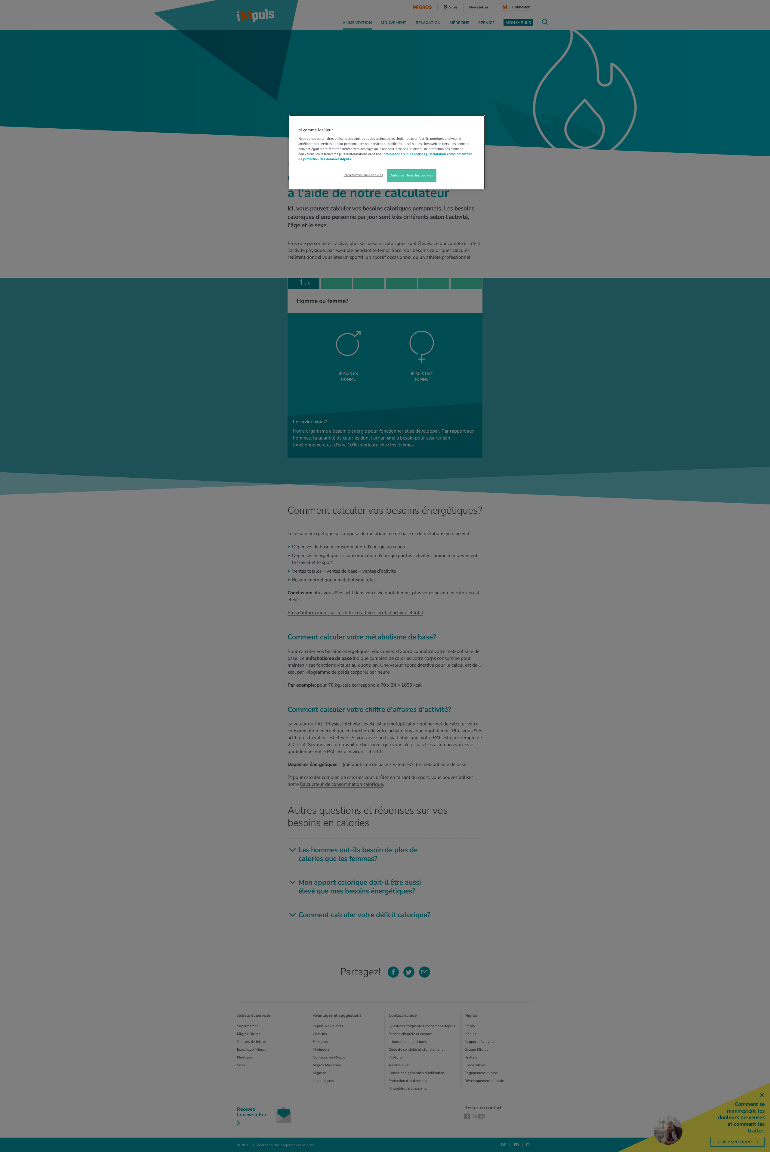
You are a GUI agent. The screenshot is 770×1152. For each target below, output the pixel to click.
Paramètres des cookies (363, 175)
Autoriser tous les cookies (411, 175)
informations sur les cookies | (405, 154)
